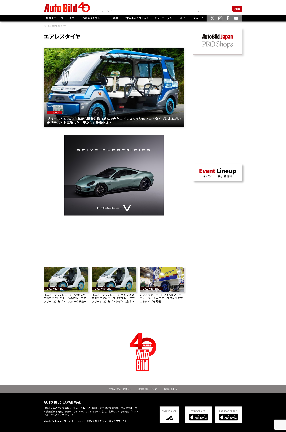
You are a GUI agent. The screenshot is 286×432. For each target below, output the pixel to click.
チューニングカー (164, 18)
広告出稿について (147, 389)
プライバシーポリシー (120, 389)
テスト (73, 18)
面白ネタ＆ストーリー (94, 18)
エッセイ (198, 18)
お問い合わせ (170, 389)
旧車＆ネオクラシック (136, 18)
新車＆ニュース (54, 18)
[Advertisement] (114, 239)
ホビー (184, 18)
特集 (115, 18)
